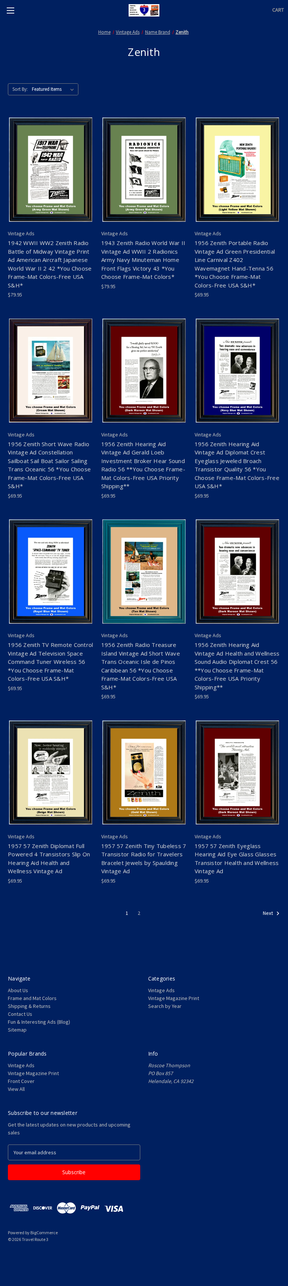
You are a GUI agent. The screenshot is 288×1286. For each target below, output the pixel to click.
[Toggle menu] (10, 10)
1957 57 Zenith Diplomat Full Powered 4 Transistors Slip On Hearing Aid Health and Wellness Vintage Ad (49, 858)
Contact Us (20, 1014)
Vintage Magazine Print (173, 998)
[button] (144, 1256)
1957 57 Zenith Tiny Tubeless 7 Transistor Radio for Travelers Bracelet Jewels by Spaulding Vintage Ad (143, 858)
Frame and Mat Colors (32, 998)
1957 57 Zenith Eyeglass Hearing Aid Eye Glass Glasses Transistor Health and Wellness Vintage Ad (237, 858)
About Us (18, 990)
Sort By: (20, 89)
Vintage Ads (161, 990)
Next (268, 913)
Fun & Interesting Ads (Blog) (39, 1021)
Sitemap (17, 1029)
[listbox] (54, 89)
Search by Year (165, 1006)
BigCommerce (44, 1232)
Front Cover (21, 1081)
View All (16, 1089)
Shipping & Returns (29, 1006)
